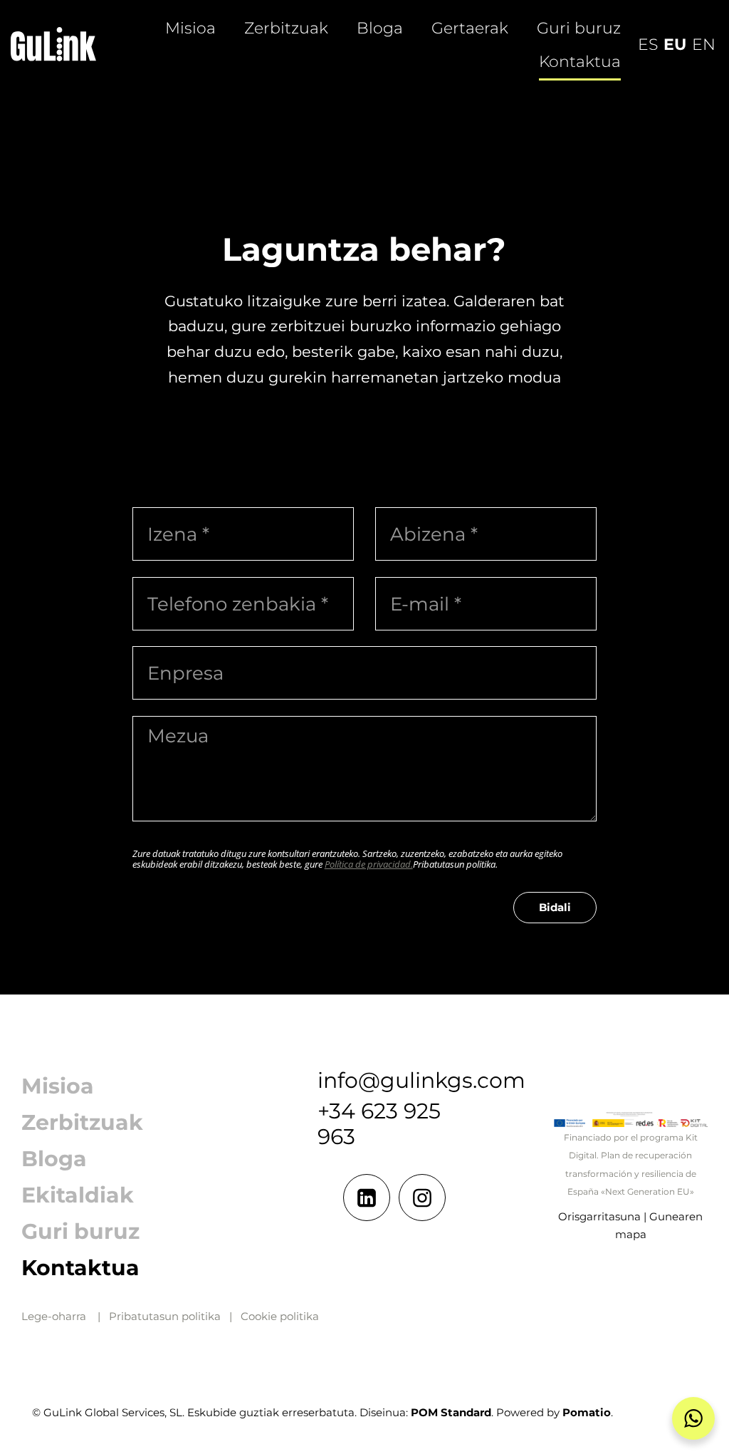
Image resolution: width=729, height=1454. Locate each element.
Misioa (57, 1086)
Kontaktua (80, 1268)
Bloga (54, 1159)
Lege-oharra (53, 1316)
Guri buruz (80, 1231)
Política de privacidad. (369, 864)
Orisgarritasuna (599, 1216)
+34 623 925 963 (379, 1124)
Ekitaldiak (77, 1195)
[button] (693, 1418)
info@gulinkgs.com (421, 1080)
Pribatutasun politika (165, 1316)
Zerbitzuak (82, 1122)
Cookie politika (280, 1316)
